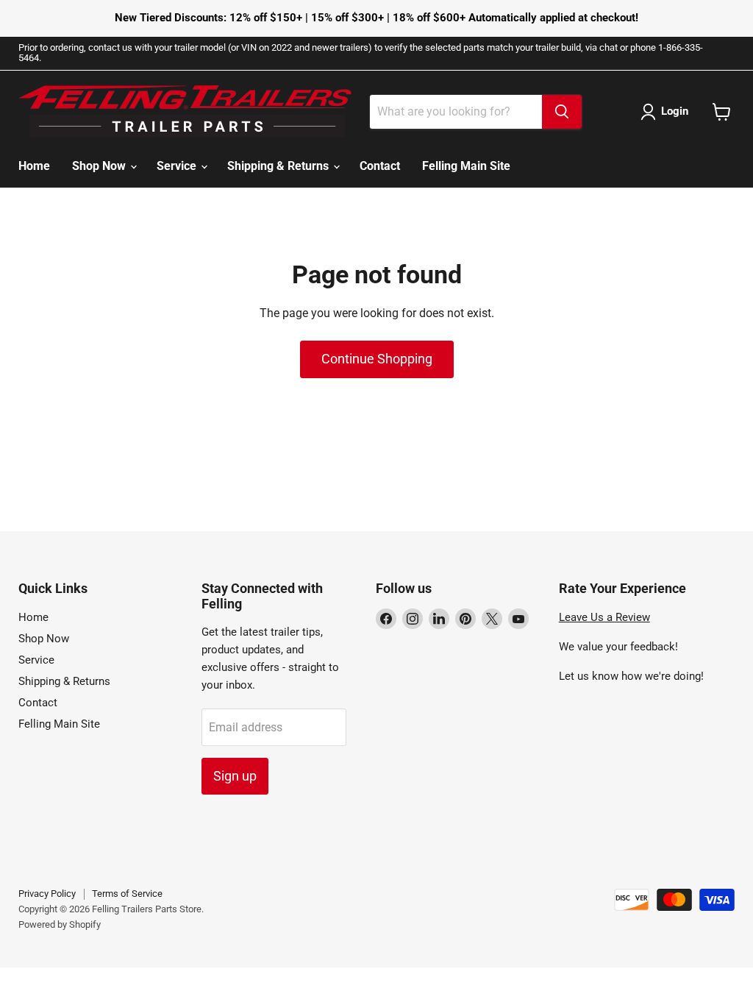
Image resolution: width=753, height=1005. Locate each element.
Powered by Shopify (59, 924)
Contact (380, 166)
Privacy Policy (47, 893)
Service (178, 166)
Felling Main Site (466, 166)
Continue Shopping (376, 358)
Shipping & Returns (279, 166)
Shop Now (100, 166)
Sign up (235, 776)
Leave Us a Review (604, 617)
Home (34, 166)
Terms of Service (127, 893)
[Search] (562, 112)
